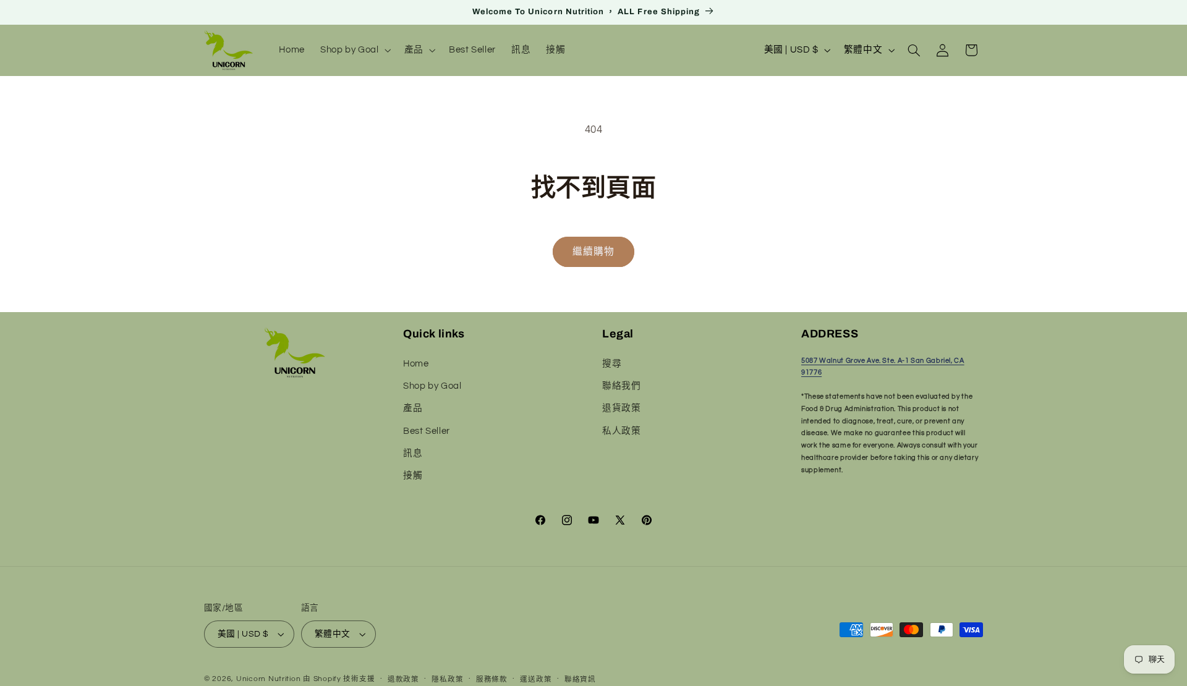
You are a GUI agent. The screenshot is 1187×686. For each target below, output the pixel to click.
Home (416, 363)
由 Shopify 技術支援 (339, 678)
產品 (412, 408)
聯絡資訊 (580, 679)
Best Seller (426, 431)
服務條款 (492, 679)
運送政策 (535, 679)
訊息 (412, 453)
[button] (355, 50)
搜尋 (611, 363)
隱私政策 (447, 679)
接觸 (412, 476)
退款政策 (403, 679)
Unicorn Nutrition (268, 678)
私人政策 (621, 431)
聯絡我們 (621, 386)
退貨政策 (621, 408)
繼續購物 (593, 251)
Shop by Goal (432, 386)
